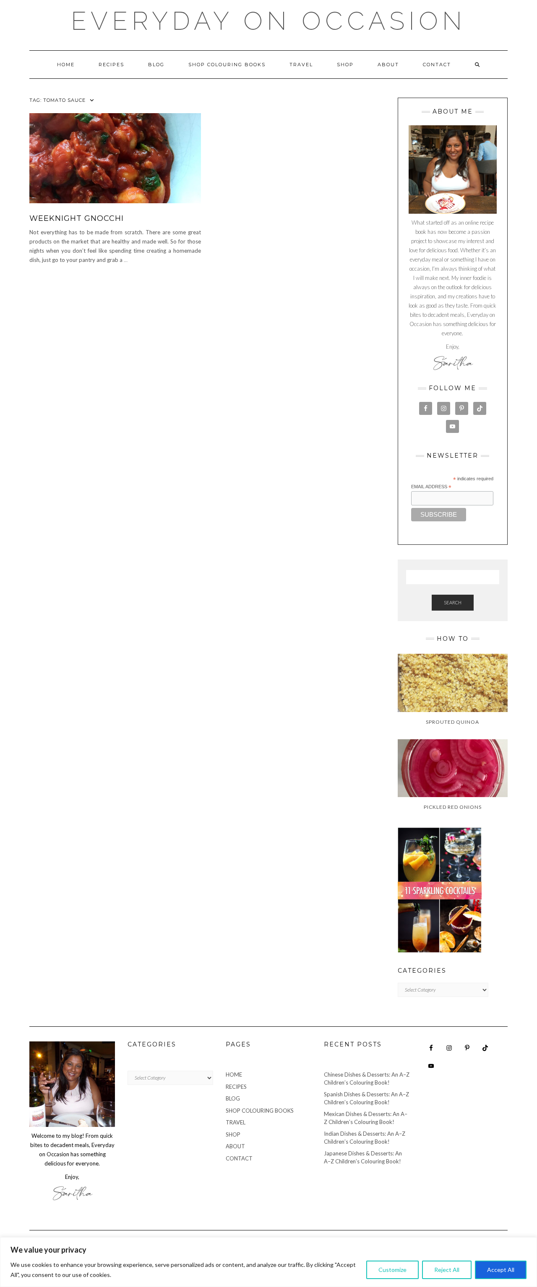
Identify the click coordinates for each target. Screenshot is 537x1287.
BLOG (156, 64)
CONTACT (437, 64)
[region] (268, 1262)
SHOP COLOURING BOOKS (227, 64)
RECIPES (111, 64)
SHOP (345, 64)
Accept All (500, 1269)
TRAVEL (301, 64)
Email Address (431, 487)
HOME (66, 64)
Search (452, 602)
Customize (392, 1269)
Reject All (446, 1269)
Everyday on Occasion (268, 21)
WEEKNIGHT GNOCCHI (76, 218)
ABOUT (388, 64)
